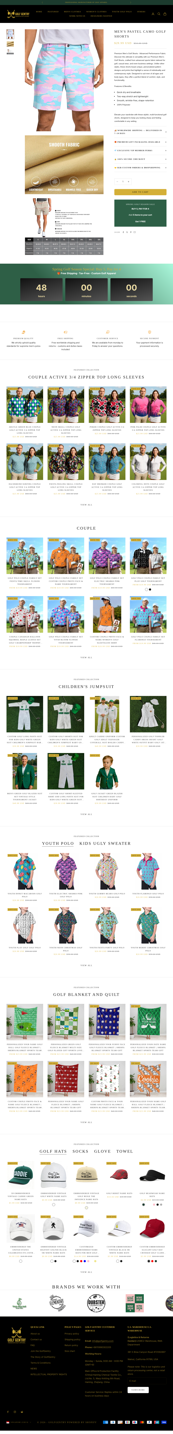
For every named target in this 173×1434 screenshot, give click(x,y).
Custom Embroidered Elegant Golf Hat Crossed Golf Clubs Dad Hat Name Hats (152, 1250)
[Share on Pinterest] (131, 232)
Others (141, 12)
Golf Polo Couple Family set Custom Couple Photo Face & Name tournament (66, 581)
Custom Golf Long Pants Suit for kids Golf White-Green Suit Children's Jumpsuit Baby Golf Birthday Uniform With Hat (25, 739)
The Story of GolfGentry (43, 1357)
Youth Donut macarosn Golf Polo (25, 895)
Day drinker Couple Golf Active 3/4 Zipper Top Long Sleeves (107, 487)
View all (86, 505)
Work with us (77, 16)
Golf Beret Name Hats (119, 1193)
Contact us (36, 1339)
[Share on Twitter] (127, 232)
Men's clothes (72, 12)
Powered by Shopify (82, 1422)
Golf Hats (53, 1151)
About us (35, 1333)
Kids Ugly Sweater (105, 843)
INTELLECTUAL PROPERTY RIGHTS (49, 1374)
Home (39, 12)
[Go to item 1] (10, 34)
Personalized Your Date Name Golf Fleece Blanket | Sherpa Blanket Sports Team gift (148, 1047)
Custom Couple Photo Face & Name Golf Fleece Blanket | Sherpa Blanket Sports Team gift (25, 1104)
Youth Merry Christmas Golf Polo (148, 949)
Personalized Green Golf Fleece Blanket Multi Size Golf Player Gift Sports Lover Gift (66, 1047)
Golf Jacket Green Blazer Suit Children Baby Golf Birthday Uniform (107, 797)
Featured (53, 12)
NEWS (34, 1368)
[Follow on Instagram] (15, 1412)
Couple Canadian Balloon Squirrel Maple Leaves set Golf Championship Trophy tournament (25, 640)
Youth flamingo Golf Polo (148, 894)
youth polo (58, 843)
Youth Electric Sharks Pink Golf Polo (66, 895)
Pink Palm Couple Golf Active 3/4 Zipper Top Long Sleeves (148, 428)
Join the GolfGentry (41, 1351)
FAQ (33, 1345)
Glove (102, 1151)
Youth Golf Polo (122, 12)
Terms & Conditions (41, 1362)
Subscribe (138, 1390)
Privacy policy (72, 1333)
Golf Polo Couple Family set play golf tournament (148, 579)
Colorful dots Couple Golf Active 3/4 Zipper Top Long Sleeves (148, 487)
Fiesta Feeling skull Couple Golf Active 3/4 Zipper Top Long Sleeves (66, 487)
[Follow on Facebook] (7, 1412)
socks (81, 1151)
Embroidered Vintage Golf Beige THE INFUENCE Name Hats (86, 1196)
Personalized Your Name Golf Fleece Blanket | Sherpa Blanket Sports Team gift (66, 1104)
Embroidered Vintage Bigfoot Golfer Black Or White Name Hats (53, 1250)
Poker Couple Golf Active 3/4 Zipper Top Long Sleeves (107, 428)
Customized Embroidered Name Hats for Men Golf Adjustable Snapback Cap (86, 1250)
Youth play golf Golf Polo (25, 948)
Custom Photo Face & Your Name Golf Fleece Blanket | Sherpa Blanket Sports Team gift (107, 1104)
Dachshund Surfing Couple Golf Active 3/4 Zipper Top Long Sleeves (25, 487)
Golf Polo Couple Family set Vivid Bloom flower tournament (66, 640)
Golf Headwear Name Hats (152, 1194)
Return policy (71, 1345)
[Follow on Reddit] (22, 1412)
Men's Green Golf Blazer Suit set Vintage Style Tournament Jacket (24, 797)
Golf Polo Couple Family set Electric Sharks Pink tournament (107, 581)
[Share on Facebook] (123, 232)
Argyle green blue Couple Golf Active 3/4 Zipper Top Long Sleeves (25, 430)
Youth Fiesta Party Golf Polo (107, 948)
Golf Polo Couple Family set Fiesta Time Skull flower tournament (25, 581)
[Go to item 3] (10, 52)
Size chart (70, 1351)
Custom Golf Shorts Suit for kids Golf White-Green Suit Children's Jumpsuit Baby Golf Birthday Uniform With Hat (66, 739)
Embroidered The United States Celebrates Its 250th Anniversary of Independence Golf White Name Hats (20, 1250)
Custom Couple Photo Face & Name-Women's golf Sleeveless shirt (107, 640)
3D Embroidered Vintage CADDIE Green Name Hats (21, 1196)
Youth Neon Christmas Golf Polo (66, 949)
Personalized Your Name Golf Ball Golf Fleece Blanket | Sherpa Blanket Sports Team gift (25, 1047)
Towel (124, 1151)
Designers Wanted (101, 16)
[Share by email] (135, 232)
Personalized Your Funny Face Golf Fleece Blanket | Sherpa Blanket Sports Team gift (107, 1047)
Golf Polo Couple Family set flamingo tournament (148, 638)
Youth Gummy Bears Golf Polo (107, 894)
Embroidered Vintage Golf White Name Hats (54, 1194)
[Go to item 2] (10, 44)
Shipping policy (72, 1339)
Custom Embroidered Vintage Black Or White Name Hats (119, 1250)
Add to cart (140, 192)
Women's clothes (96, 12)
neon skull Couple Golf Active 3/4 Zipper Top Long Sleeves (65, 430)
